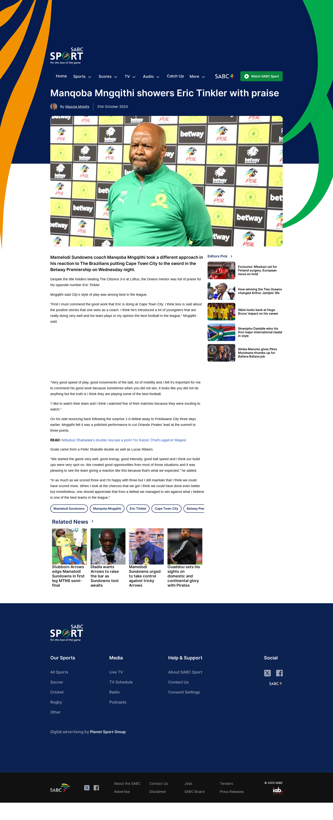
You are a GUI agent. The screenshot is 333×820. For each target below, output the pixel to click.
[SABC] (60, 787)
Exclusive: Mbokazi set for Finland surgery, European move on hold (257, 270)
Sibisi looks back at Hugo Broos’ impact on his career (258, 311)
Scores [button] (105, 76)
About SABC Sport (185, 672)
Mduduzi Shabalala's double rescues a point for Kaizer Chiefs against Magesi (124, 440)
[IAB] (278, 790)
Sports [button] (79, 76)
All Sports (59, 672)
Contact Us (178, 682)
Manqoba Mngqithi (107, 508)
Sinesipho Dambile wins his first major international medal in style (260, 332)
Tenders (226, 783)
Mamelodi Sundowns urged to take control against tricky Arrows (145, 576)
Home (61, 76)
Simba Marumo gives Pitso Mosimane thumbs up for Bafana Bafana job (257, 352)
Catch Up (175, 76)
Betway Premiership (201, 508)
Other (55, 712)
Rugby (56, 702)
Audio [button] (148, 76)
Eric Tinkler (138, 508)
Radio (114, 692)
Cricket (57, 692)
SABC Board (194, 792)
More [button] (194, 76)
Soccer (56, 682)
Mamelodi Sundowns (69, 508)
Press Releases (232, 792)
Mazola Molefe (77, 107)
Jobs (188, 783)
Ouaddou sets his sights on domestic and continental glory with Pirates (183, 576)
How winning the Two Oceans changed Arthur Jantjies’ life (260, 291)
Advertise (122, 792)
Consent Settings (184, 692)
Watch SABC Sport (265, 76)
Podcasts (117, 702)
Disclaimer (157, 792)
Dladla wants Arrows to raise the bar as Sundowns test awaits (105, 576)
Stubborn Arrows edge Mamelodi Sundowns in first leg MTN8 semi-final (68, 576)
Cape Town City (166, 508)
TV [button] (127, 76)
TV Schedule (121, 682)
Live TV (116, 672)
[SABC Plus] (276, 683)
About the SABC (127, 783)
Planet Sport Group (108, 732)
